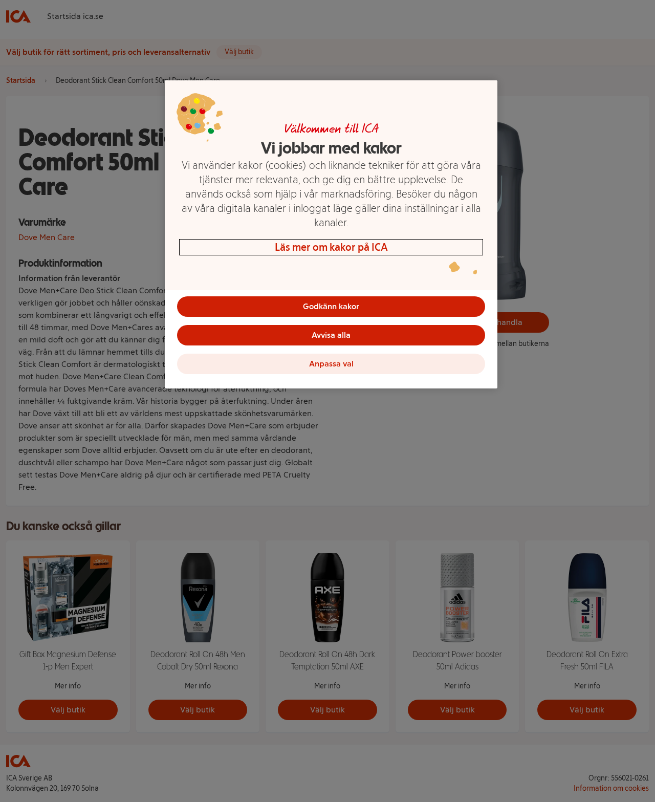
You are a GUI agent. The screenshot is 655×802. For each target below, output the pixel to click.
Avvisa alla (331, 335)
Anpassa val (331, 364)
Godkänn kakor (331, 306)
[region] (331, 234)
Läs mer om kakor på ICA (331, 247)
